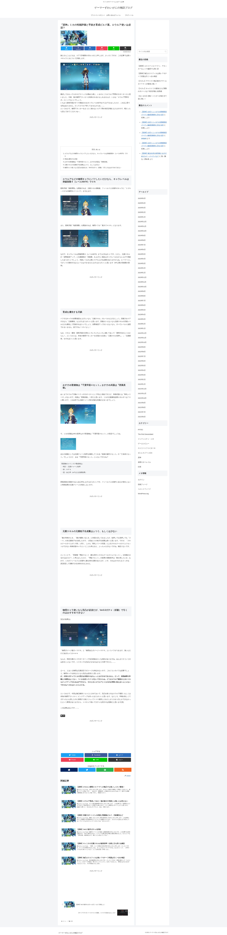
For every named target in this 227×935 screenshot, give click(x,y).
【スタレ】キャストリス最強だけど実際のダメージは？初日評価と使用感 (152, 90)
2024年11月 (142, 226)
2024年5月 (142, 254)
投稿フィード (143, 484)
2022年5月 (142, 365)
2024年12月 (142, 221)
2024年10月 (142, 231)
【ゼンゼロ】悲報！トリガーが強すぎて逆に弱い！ (152, 97)
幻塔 (139, 467)
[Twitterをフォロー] (87, 770)
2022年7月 (142, 356)
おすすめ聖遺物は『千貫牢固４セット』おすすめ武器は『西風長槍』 (87, 162)
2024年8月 (142, 240)
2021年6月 (142, 417)
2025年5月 (142, 198)
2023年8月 (142, 296)
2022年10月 (142, 342)
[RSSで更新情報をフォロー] (122, 770)
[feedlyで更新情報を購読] (105, 770)
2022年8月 (142, 352)
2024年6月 (142, 249)
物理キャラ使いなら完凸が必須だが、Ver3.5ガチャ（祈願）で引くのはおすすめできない (93, 167)
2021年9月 (142, 403)
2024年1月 (142, 273)
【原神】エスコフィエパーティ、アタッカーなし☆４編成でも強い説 (152, 67)
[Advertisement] (95, 131)
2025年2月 (142, 212)
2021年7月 (142, 412)
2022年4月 (142, 370)
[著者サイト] (69, 770)
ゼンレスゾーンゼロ (145, 453)
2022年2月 (142, 379)
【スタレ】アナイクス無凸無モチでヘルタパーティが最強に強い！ (152, 82)
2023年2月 (142, 324)
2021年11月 (142, 393)
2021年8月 (142, 407)
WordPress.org (143, 494)
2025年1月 (142, 217)
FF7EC (140, 429)
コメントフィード (144, 489)
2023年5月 (142, 310)
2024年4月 (142, 259)
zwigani (143, 138)
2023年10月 (142, 286)
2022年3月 (142, 375)
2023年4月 (142, 314)
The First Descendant (145, 434)
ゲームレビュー (143, 443)
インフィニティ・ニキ (146, 439)
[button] (165, 51)
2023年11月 (142, 282)
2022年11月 (142, 338)
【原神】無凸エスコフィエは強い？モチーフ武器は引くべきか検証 (152, 75)
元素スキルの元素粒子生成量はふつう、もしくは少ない (82, 164)
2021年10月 (142, 398)
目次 (93, 149)
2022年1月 (142, 384)
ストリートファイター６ (147, 448)
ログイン (141, 480)
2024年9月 (142, 235)
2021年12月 (142, 389)
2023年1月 (142, 328)
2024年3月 (142, 263)
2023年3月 (142, 319)
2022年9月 (142, 347)
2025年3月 (142, 207)
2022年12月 (142, 333)
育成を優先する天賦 (71, 159)
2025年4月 (142, 203)
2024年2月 (142, 268)
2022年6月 (142, 361)
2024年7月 (142, 245)
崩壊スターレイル (144, 462)
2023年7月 (142, 300)
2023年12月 (142, 277)
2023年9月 (142, 291)
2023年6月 (142, 305)
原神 (63, 715)
